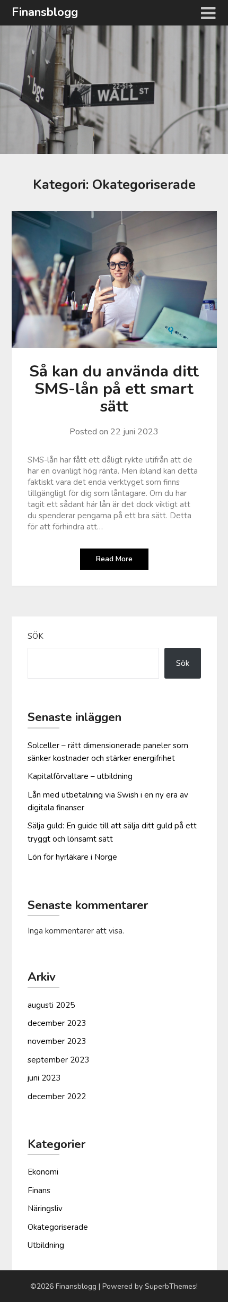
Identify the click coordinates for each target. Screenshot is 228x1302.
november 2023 (57, 1041)
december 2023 (57, 1023)
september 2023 (58, 1060)
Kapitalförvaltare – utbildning (80, 776)
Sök (35, 636)
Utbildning (46, 1245)
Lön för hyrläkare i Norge (72, 857)
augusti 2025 (51, 1005)
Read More (114, 559)
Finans (39, 1190)
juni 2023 (44, 1078)
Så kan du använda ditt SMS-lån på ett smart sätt (114, 389)
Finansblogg (45, 12)
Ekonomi (43, 1172)
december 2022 (57, 1096)
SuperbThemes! (171, 1286)
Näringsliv (45, 1208)
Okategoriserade (58, 1227)
